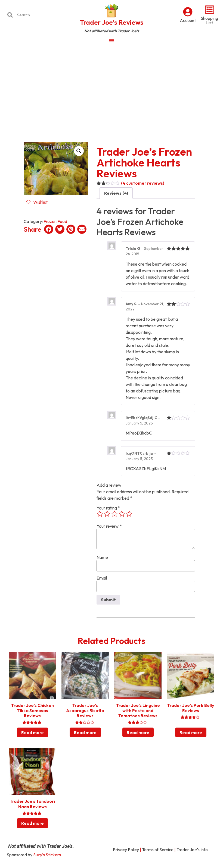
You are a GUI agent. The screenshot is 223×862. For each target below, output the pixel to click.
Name (102, 557)
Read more (32, 732)
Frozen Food (55, 221)
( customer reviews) (142, 183)
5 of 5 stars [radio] (129, 514)
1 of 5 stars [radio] (100, 514)
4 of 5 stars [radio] (122, 514)
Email (102, 578)
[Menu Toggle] (111, 40)
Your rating (108, 508)
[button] (79, 151)
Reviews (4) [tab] (116, 193)
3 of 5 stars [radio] (114, 514)
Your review (109, 526)
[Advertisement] (111, 88)
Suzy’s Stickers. (47, 854)
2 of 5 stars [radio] (107, 514)
